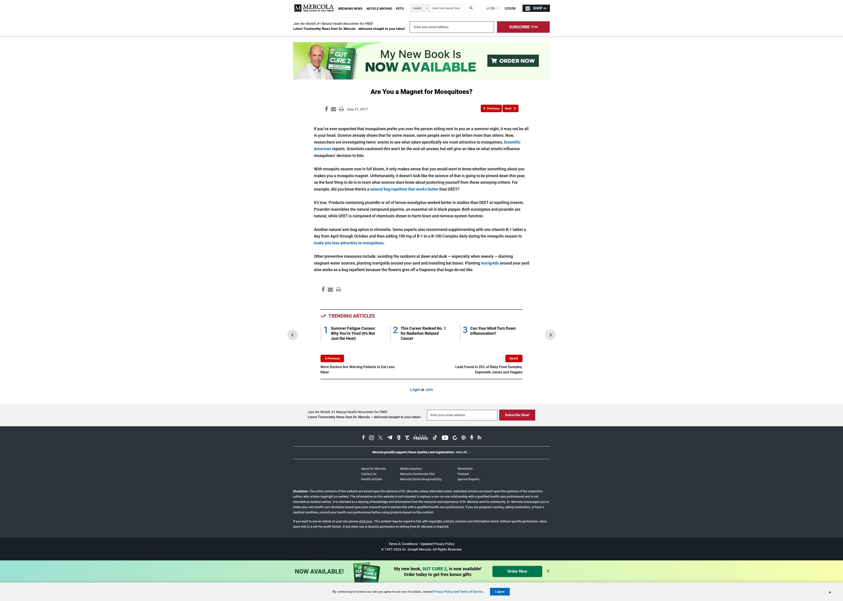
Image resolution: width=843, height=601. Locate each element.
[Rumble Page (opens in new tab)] (463, 438)
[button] (523, 27)
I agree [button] (499, 591)
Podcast (463, 474)
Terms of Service (471, 591)
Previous (333, 358)
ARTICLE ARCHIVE (379, 8)
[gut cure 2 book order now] (421, 78)
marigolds (490, 263)
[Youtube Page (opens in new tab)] (445, 438)
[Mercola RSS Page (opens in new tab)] (479, 438)
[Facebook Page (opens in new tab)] (363, 438)
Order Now (517, 571)
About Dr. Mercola (373, 468)
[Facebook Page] (323, 299)
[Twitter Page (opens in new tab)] (380, 438)
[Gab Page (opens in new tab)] (398, 438)
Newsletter (465, 468)
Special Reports (468, 479)
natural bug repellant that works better (404, 189)
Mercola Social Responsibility (420, 479)
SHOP (539, 8)
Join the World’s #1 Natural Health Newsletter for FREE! (333, 24)
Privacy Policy (443, 591)
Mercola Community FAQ (417, 474)
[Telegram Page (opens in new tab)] (389, 438)
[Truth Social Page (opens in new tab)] (407, 438)
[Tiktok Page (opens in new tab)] (435, 438)
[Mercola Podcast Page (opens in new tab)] (471, 438)
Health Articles (371, 479)
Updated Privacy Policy (437, 544)
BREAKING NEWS (350, 8)
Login (415, 389)
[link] (326, 110)
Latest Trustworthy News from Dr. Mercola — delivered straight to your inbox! (364, 417)
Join (429, 389)
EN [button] (492, 8)
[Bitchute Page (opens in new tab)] (455, 438)
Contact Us (368, 474)
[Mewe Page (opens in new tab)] (421, 438)
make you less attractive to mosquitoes (349, 243)
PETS (400, 8)
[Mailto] (329, 299)
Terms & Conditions (403, 544)
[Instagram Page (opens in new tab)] (371, 438)
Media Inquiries (411, 468)
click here (365, 521)
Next (513, 358)
